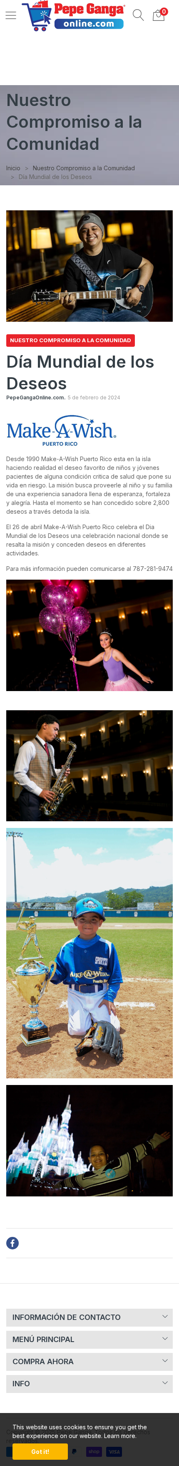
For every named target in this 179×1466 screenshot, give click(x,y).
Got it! (40, 1451)
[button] (138, 15)
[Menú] (10, 15)
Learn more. (120, 1435)
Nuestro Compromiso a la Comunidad (70, 340)
